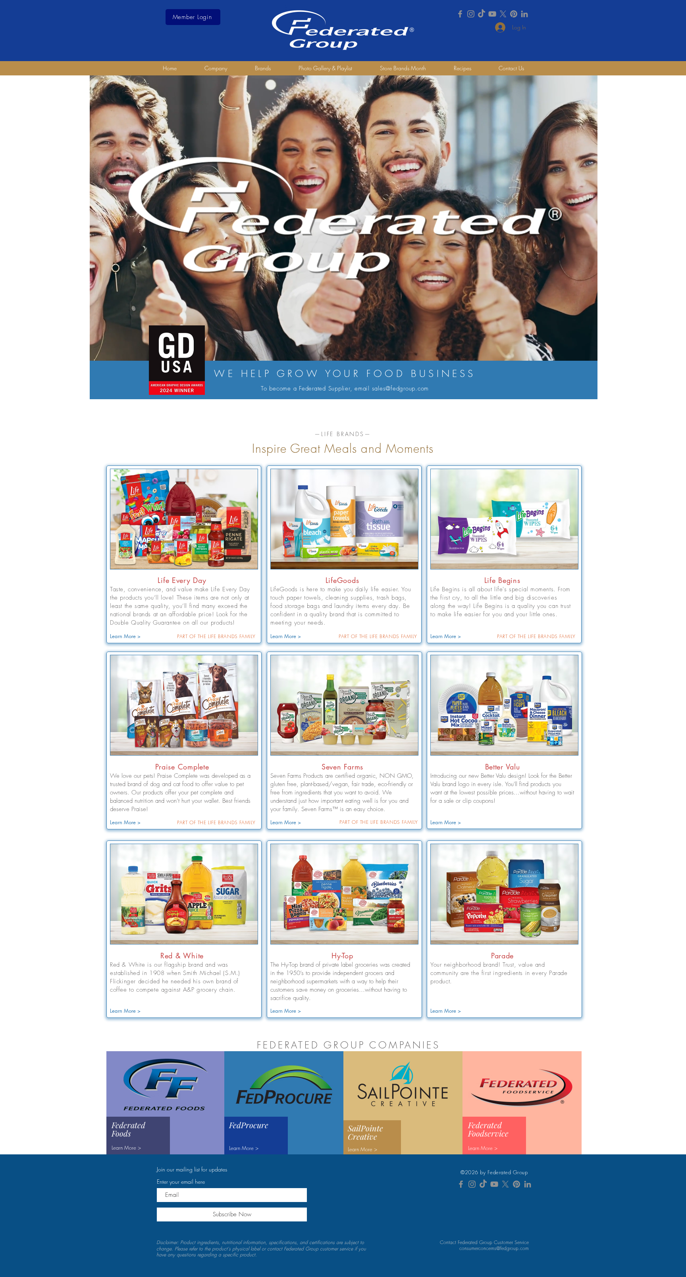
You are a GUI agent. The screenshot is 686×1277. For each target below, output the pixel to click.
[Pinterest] (513, 14)
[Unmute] (113, 350)
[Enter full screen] (587, 350)
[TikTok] (481, 14)
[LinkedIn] (524, 14)
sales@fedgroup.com (400, 388)
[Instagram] (471, 14)
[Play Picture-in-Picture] (573, 350)
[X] (503, 14)
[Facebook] (460, 14)
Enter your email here (181, 1182)
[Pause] (100, 350)
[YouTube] (492, 14)
